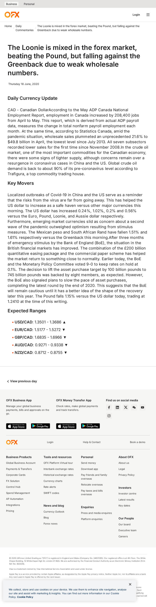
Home (8, 26)
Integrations (13, 504)
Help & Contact (91, 442)
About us (124, 462)
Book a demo (137, 442)
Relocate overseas (92, 484)
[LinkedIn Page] (117, 407)
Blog (46, 517)
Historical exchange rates (58, 474)
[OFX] (12, 15)
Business (11, 4)
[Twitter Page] (126, 407)
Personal (29, 4)
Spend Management (18, 492)
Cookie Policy (25, 596)
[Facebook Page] (109, 407)
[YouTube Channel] (142, 407)
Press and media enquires (96, 512)
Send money (88, 462)
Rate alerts (50, 486)
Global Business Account (20, 462)
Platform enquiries (92, 519)
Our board (125, 524)
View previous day (23, 381)
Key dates (124, 505)
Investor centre (127, 493)
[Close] (130, 584)
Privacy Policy (127, 474)
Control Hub (13, 486)
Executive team (127, 530)
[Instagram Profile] (109, 416)
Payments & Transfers (19, 468)
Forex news (50, 523)
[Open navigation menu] (148, 14)
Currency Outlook (54, 511)
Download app (89, 468)
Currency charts (53, 480)
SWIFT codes (51, 492)
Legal (122, 468)
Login (136, 14)
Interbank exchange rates (59, 468)
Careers (123, 536)
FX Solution (13, 480)
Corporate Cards (15, 474)
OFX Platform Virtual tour (58, 462)
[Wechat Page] (134, 407)
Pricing (10, 510)
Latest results (126, 499)
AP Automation (14, 498)
